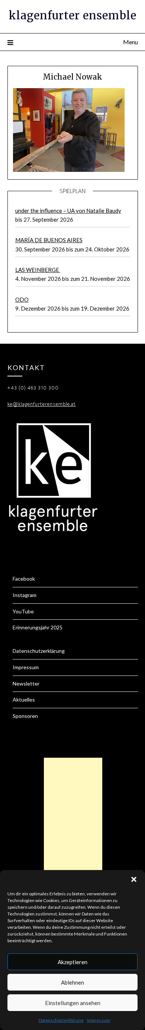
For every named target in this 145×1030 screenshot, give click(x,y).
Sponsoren (25, 716)
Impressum (98, 1020)
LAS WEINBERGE (37, 269)
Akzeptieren (72, 962)
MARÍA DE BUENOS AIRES (49, 240)
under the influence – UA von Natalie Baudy (68, 210)
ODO (22, 299)
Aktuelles (24, 699)
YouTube (23, 611)
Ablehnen (72, 982)
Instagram (24, 595)
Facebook (24, 578)
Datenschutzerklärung (61, 1020)
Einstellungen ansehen (72, 1002)
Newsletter (26, 683)
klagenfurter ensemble (72, 15)
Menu (130, 41)
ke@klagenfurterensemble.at (41, 404)
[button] (134, 879)
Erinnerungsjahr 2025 (37, 627)
